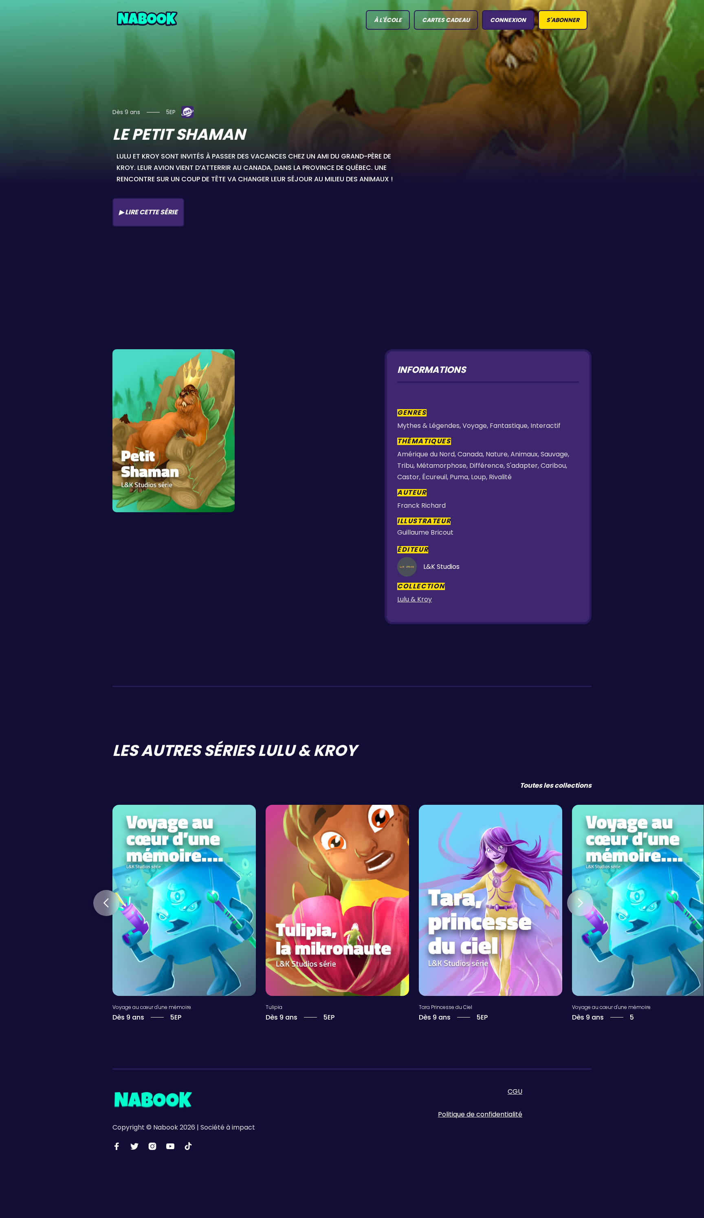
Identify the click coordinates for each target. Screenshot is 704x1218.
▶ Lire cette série (148, 212)
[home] (147, 18)
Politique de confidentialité (480, 1114)
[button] (106, 903)
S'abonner (562, 20)
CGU (515, 1091)
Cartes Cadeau (446, 20)
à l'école (388, 20)
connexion (508, 20)
